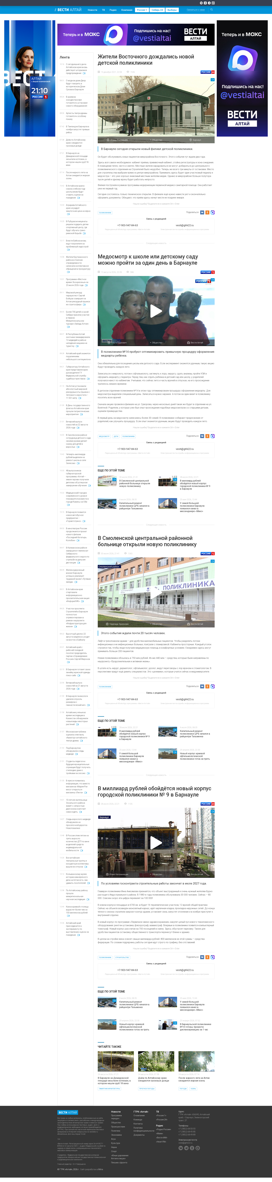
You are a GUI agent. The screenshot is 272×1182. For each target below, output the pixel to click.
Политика (115, 1131)
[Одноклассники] (205, 3)
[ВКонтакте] (201, 3)
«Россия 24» (161, 1119)
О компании (139, 1115)
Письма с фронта (119, 1162)
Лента (65, 57)
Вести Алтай (197, 342)
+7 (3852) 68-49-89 (187, 1134)
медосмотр (104, 436)
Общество (157, 140)
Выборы (172, 10)
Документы (139, 1135)
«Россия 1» (161, 1115)
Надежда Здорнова (119, 624)
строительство (122, 957)
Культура (115, 1143)
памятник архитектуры (109, 1089)
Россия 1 (142, 10)
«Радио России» (163, 1129)
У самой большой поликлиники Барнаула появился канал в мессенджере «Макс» (192, 507)
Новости (92, 10)
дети (116, 436)
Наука (114, 1147)
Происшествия (118, 1127)
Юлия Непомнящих (119, 874)
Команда (138, 1119)
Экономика (116, 1135)
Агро (113, 1139)
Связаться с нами (196, 10)
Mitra (100, 1169)
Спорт (114, 1151)
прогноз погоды (146, 1089)
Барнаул (197, 140)
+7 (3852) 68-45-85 (187, 1132)
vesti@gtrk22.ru (185, 1143)
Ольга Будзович (119, 342)
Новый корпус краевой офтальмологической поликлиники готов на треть (195, 756)
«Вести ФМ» (161, 1137)
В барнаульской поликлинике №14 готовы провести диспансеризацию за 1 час (195, 1027)
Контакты (138, 1124)
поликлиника (105, 213)
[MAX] (213, 3)
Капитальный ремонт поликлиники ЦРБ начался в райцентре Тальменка (134, 506)
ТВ (103, 10)
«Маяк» (159, 1133)
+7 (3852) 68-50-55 (187, 1129)
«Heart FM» (161, 1142)
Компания (126, 10)
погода (183, 1089)
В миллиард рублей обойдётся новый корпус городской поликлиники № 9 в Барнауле (195, 484)
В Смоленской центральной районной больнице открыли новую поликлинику (134, 483)
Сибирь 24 (157, 10)
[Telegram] (209, 3)
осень (193, 1089)
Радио (113, 10)
